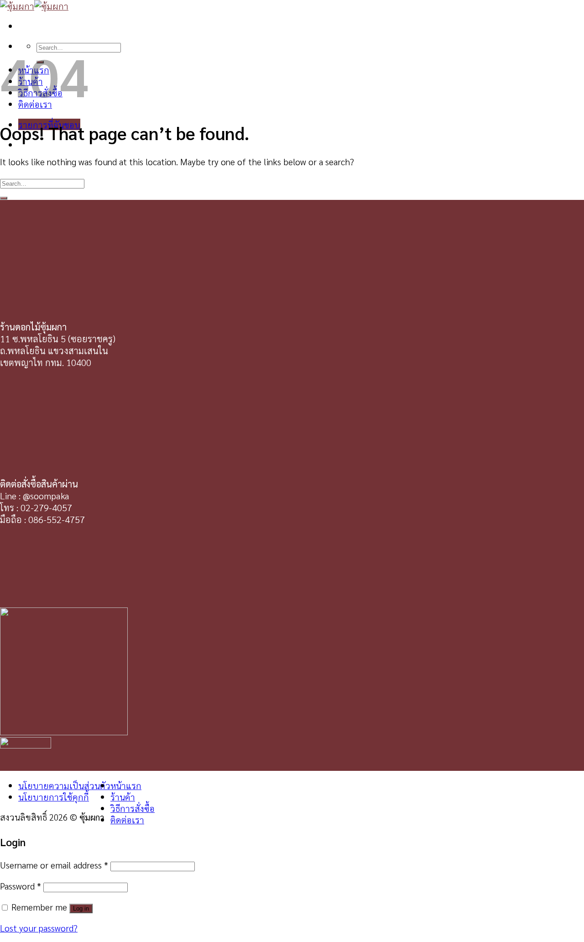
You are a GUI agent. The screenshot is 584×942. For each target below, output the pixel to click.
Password (20, 885)
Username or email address (54, 864)
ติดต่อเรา (127, 819)
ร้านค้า (122, 796)
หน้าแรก (125, 785)
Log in (81, 908)
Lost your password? (39, 927)
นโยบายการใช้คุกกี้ (53, 796)
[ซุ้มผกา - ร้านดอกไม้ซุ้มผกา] (34, 5)
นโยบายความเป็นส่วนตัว (64, 785)
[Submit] (3, 198)
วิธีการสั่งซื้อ (132, 808)
